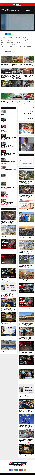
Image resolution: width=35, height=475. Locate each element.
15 (28, 115)
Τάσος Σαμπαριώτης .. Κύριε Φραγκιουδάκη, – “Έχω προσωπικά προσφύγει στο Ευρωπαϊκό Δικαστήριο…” (8, 294)
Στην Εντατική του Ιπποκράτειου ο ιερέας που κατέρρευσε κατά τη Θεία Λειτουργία (8, 280)
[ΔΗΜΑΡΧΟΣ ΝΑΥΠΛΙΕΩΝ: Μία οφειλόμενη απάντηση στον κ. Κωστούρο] (8, 331)
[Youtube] (20, 470)
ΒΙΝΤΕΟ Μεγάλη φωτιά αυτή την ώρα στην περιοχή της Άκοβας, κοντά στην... (26, 324)
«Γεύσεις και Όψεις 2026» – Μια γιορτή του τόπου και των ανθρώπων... (25, 238)
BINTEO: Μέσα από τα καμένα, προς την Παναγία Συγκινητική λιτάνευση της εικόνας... (26, 440)
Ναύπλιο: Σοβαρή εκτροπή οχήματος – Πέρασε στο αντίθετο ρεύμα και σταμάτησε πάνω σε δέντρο (8, 129)
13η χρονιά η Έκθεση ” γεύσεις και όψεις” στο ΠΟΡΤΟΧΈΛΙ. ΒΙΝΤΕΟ (26, 266)
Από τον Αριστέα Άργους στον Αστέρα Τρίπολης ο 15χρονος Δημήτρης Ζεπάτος (26, 223)
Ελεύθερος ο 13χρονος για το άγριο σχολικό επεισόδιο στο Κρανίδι (6, 76)
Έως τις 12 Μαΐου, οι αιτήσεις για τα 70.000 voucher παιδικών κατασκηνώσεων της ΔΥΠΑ (6, 89)
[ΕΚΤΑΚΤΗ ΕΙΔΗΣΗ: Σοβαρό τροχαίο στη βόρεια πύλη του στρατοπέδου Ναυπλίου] (3, 151)
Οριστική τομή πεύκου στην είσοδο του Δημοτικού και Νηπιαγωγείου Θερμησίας (28, 65)
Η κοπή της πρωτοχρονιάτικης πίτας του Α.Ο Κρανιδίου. (5, 102)
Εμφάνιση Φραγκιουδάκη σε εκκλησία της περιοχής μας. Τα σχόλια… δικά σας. (26, 338)
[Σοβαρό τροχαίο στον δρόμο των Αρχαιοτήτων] (3, 119)
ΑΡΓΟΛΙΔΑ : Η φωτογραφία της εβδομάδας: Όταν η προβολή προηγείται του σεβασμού (26, 381)
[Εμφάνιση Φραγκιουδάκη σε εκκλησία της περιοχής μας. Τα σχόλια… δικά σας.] (26, 331)
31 (32, 118)
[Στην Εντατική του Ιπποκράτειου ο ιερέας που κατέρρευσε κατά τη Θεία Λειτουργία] (3, 135)
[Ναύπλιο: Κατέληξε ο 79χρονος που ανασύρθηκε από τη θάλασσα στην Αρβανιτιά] (3, 143)
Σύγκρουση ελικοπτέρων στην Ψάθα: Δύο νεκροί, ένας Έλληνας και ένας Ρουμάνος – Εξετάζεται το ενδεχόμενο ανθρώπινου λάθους (8, 187)
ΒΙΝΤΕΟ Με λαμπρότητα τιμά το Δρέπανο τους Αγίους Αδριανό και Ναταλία (8, 222)
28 (26, 118)
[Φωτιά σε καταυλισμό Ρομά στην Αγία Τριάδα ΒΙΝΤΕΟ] (3, 111)
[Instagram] (15, 470)
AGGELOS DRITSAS (4, 223)
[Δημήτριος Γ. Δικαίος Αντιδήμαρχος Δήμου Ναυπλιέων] (8, 345)
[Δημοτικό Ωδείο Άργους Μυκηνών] (26, 204)
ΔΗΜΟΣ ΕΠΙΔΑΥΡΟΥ (30, 2)
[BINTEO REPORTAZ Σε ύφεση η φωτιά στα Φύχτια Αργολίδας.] (3, 192)
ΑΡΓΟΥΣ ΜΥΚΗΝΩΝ (24, 2)
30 (30, 118)
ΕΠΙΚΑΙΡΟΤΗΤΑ (7, 9)
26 (22, 118)
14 (26, 115)
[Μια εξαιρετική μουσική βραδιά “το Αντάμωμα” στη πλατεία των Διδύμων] (26, 419)
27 (24, 118)
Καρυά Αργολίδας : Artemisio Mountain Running (28, 76)
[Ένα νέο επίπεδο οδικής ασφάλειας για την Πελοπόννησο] (26, 175)
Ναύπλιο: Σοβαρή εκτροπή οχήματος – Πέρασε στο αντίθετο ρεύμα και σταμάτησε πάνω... (8, 251)
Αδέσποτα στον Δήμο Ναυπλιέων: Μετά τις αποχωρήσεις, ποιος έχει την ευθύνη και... (8, 309)
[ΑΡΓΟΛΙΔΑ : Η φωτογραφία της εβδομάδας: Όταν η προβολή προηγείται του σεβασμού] (26, 374)
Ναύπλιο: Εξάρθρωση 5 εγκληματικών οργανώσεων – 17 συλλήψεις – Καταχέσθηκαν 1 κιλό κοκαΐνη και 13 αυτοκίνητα (28, 90)
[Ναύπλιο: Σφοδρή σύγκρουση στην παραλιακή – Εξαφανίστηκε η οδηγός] (3, 159)
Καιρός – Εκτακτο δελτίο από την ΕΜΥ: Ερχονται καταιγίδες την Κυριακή (16, 89)
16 (30, 115)
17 (32, 115)
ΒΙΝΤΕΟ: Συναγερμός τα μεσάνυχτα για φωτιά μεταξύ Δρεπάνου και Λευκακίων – (8, 265)
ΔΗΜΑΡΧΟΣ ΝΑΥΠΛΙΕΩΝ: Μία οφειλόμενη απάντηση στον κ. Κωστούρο (8, 337)
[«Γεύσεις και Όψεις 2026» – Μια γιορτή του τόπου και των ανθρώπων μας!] (26, 231)
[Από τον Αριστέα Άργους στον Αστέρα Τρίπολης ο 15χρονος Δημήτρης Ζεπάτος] (26, 217)
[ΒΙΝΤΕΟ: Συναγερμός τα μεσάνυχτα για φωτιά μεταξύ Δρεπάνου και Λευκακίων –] (8, 259)
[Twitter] (12, 470)
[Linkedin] (17, 470)
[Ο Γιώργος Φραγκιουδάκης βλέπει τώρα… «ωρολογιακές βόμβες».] (8, 317)
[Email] (22, 470)
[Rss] (25, 470)
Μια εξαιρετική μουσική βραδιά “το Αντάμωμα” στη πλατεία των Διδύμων (25, 426)
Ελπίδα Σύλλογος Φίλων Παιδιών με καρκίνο (16, 102)
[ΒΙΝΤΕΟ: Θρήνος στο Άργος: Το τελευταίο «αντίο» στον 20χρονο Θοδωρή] (3, 200)
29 (28, 118)
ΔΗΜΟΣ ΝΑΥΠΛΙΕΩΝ (12, 2)
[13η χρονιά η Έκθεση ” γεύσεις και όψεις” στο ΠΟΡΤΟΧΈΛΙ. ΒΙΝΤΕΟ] (26, 259)
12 (22, 115)
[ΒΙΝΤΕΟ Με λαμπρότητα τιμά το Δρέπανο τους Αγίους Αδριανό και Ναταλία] (8, 215)
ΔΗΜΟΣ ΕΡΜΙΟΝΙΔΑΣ (19, 2)
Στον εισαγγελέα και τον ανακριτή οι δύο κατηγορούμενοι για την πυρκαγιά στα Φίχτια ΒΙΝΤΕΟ (8, 178)
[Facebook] (10, 470)
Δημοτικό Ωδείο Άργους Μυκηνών (25, 209)
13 (24, 115)
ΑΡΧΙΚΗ (9, 2)
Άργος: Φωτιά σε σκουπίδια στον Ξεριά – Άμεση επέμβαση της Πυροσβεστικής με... (26, 280)
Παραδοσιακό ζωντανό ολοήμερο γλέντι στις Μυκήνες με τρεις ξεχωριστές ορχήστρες (16, 77)
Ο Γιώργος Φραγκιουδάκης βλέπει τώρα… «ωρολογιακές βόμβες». (8, 323)
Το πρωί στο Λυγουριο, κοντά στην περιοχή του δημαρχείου (27, 102)
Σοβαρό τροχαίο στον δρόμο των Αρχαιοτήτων (8, 121)
